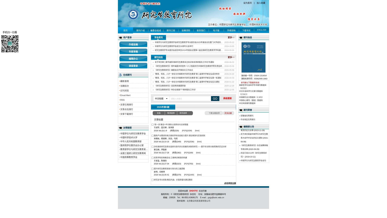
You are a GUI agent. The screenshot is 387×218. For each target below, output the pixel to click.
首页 (125, 30)
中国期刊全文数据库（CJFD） (251, 97)
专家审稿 (133, 51)
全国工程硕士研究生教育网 (133, 153)
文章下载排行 (126, 114)
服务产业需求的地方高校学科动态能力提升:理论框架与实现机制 (179, 136)
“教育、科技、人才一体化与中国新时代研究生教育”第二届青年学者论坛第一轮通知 (188, 78)
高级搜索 (227, 98)
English (261, 30)
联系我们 (201, 30)
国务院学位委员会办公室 (132, 145)
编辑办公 (133, 58)
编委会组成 (155, 30)
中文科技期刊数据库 (247, 103)
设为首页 (247, 3)
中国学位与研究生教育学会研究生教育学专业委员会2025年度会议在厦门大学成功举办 (189, 42)
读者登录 (133, 65)
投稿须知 (186, 30)
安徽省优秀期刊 (247, 116)
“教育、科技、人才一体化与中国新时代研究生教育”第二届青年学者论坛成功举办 (187, 74)
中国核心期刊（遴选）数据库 (251, 100)
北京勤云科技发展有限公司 (198, 201)
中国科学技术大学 (128, 137)
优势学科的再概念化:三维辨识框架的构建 (170, 158)
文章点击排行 (126, 109)
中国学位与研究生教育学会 (133, 133)
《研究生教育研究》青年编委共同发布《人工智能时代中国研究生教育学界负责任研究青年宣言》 (189, 66)
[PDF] (184, 131)
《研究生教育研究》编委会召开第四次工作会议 (174, 70)
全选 (159, 113)
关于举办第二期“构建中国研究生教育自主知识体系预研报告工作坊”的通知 (184, 62)
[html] (197, 131)
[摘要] (172, 131)
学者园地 (231, 30)
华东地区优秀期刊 (248, 120)
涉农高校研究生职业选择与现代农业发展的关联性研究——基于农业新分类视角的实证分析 (190, 147)
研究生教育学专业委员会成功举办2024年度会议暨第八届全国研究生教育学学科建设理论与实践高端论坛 (189, 50)
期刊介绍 (140, 30)
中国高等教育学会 (128, 157)
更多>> (231, 37)
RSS (122, 100)
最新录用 (124, 81)
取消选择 (171, 113)
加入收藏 (261, 3)
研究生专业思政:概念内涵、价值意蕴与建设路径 (173, 180)
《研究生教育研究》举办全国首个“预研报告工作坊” (175, 90)
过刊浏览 (124, 90)
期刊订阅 (171, 30)
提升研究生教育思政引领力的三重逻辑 (169, 169)
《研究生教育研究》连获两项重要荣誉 (170, 86)
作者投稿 (133, 44)
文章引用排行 (126, 104)
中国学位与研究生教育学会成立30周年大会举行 (174, 46)
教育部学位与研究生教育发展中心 (136, 149)
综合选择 (183, 113)
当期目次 (124, 86)
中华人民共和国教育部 (130, 141)
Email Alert (125, 95)
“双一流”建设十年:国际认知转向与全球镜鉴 (171, 125)
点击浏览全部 (230, 183)
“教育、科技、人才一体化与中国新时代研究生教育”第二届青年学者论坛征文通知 (187, 82)
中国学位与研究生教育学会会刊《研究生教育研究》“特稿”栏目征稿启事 (254, 161)
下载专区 (246, 30)
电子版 (216, 30)
